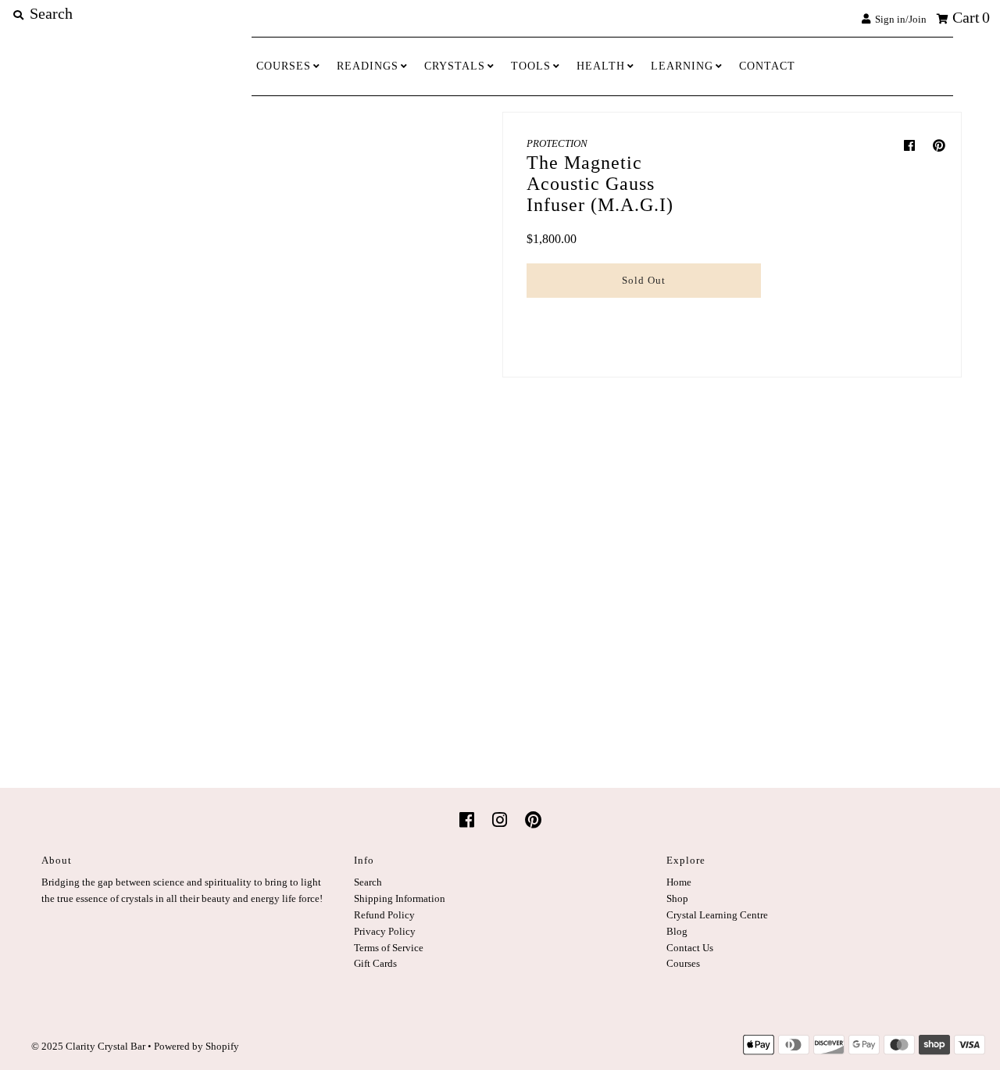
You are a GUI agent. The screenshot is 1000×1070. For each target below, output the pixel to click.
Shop (677, 898)
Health (601, 66)
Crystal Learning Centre (717, 915)
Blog (677, 931)
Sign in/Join (898, 19)
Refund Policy (384, 915)
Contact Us (689, 948)
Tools (531, 66)
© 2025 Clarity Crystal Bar (88, 1046)
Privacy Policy (385, 931)
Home (678, 882)
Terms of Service (388, 948)
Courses (283, 66)
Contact (767, 66)
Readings (367, 66)
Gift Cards (375, 963)
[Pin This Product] (939, 145)
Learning (682, 66)
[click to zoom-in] (388, 219)
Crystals (454, 66)
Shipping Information (399, 898)
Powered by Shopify (196, 1046)
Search (368, 882)
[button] (644, 314)
